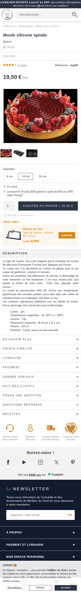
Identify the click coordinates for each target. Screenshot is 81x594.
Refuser (40, 587)
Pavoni (9, 56)
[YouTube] (24, 462)
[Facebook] (8, 462)
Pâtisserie (10, 26)
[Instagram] (40, 462)
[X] (57, 462)
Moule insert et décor (47, 26)
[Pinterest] (73, 462)
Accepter (66, 587)
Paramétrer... (15, 587)
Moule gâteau (26, 26)
